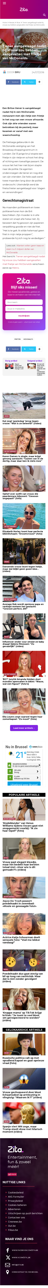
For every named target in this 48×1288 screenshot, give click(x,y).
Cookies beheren (17, 1205)
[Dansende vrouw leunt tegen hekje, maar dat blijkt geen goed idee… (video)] (24, 551)
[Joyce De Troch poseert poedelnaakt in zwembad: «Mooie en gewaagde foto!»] (24, 888)
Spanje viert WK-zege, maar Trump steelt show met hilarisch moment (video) (22, 1129)
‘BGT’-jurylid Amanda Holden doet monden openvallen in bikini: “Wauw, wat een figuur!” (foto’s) (23, 681)
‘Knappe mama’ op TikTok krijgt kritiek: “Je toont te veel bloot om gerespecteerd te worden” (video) (22, 1016)
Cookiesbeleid (15, 1192)
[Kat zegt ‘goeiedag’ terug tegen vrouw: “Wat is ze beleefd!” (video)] (24, 406)
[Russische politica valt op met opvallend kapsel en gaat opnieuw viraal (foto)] (24, 1045)
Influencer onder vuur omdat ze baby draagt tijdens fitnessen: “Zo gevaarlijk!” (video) (23, 644)
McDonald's (28, 339)
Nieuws (11, 22)
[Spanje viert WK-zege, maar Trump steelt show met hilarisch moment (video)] (24, 1113)
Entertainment (10, 451)
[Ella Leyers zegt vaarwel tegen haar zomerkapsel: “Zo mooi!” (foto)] (24, 701)
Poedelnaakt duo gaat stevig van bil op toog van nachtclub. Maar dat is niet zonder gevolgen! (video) (23, 977)
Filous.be (13, 1229)
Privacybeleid (15, 1200)
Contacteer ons (16, 1217)
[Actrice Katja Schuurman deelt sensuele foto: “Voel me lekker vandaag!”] (24, 924)
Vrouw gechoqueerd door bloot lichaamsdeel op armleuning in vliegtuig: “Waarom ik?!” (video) (22, 1095)
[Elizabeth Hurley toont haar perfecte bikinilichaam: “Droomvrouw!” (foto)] (24, 516)
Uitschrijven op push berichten (25, 1213)
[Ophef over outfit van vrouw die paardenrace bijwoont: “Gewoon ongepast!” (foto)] (24, 479)
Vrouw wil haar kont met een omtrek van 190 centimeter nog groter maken (41, 369)
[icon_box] (21, 1250)
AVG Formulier (16, 1196)
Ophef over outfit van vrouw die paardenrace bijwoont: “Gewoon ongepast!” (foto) (20, 496)
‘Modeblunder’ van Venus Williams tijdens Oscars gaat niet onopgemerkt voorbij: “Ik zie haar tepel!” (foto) (23, 827)
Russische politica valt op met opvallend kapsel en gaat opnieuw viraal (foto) (23, 1061)
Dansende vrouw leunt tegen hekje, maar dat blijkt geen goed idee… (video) (22, 568)
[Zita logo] (24, 9)
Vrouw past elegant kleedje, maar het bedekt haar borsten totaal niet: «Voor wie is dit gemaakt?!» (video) (21, 866)
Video (6, 416)
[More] (39, 82)
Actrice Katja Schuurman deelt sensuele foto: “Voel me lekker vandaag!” (21, 940)
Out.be (12, 1225)
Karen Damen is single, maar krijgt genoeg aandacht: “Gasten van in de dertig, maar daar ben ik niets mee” (23, 458)
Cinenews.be (15, 1221)
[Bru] (5, 72)
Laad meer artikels (23, 728)
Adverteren (14, 1209)
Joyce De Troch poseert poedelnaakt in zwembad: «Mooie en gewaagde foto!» (19, 904)
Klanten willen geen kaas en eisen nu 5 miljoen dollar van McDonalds (25, 249)
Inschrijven (24, 315)
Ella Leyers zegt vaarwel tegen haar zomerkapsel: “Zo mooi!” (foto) (22, 718)
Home (5, 22)
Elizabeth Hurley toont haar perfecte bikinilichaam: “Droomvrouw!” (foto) (23, 532)
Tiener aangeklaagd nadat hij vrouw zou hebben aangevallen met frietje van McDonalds (24, 260)
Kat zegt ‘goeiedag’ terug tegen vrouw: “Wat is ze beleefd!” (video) (22, 422)
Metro (15, 268)
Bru (17, 72)
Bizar (18, 22)
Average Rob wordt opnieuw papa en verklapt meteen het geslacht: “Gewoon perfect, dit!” (23, 606)
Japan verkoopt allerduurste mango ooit (19, 366)
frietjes (17, 339)
